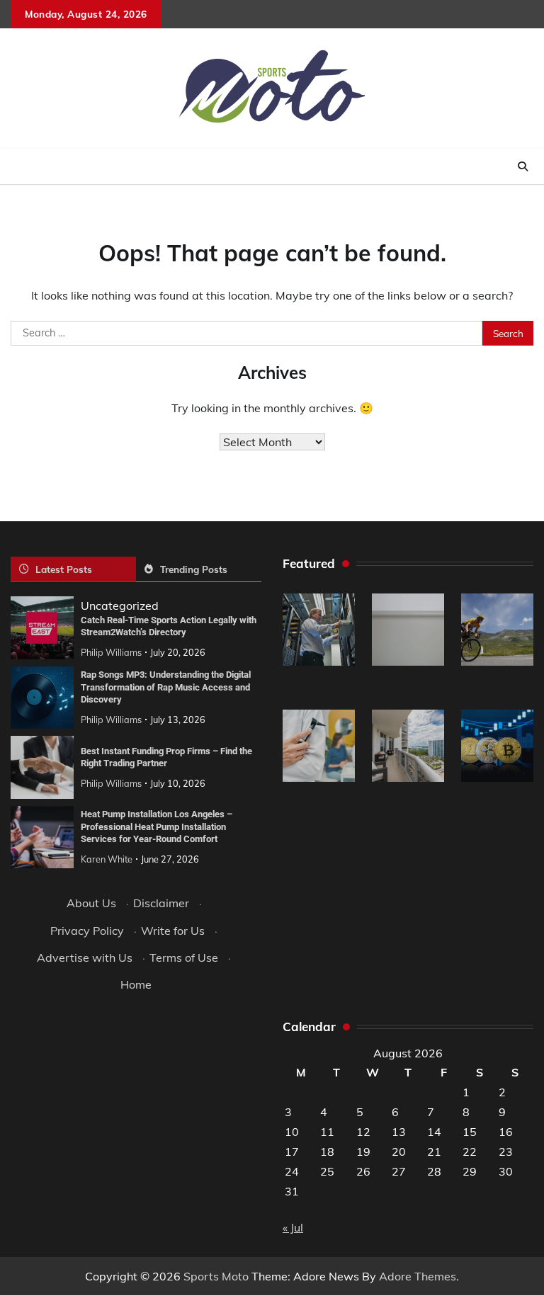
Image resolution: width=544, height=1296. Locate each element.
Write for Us (173, 930)
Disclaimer (161, 903)
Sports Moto (216, 1276)
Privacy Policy (87, 930)
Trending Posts (193, 569)
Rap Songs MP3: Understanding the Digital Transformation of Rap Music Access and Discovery (166, 687)
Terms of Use (183, 957)
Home (136, 984)
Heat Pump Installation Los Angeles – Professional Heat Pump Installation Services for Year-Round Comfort (156, 826)
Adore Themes (417, 1276)
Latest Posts (63, 569)
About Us (91, 903)
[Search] (522, 166)
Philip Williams (111, 652)
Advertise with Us (84, 957)
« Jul (293, 1227)
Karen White (106, 859)
